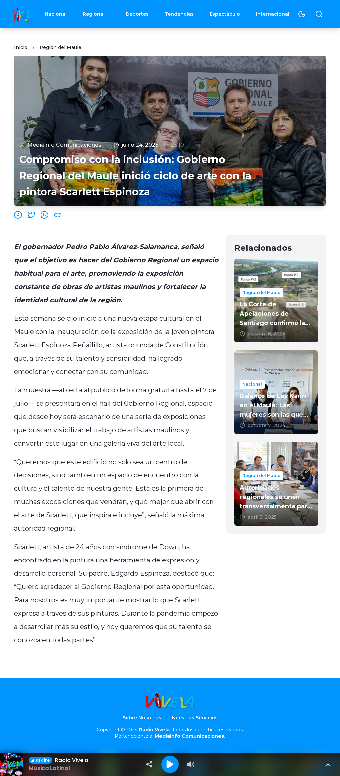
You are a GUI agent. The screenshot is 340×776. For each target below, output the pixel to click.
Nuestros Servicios (195, 718)
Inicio (20, 47)
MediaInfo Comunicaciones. (190, 736)
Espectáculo (225, 14)
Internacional (272, 14)
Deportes (137, 14)
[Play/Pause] (170, 764)
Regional (94, 14)
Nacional (56, 14)
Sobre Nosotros (142, 718)
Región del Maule (60, 47)
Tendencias (179, 14)
